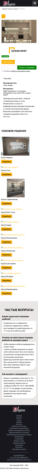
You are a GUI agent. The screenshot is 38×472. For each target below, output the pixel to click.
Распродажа (19, 436)
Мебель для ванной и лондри (19, 430)
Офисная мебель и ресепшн (19, 432)
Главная (19, 415)
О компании (19, 439)
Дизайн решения (19, 443)
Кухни (19, 420)
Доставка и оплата (19, 449)
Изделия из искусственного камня (19, 434)
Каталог (19, 418)
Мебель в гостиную (19, 426)
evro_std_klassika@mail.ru (19, 457)
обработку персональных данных (20, 71)
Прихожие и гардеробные (19, 428)
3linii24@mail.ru (19, 455)
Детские (19, 424)
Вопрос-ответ (19, 441)
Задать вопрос (8, 62)
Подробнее (6, 161)
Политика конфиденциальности (19, 459)
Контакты (19, 447)
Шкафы (19, 422)
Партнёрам (19, 445)
